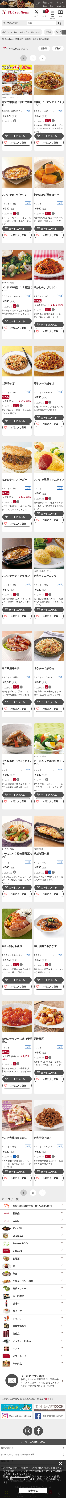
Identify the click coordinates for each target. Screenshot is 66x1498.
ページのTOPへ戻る (35, 1441)
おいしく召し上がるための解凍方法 (17, 1454)
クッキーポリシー (19, 1476)
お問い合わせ (7, 1447)
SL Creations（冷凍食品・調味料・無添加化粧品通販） (26, 39)
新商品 (48, 32)
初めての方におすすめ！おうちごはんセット (21, 32)
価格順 (44, 48)
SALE (58, 32)
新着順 (57, 48)
